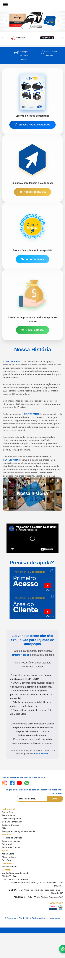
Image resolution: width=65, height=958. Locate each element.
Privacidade (7, 844)
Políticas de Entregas (12, 837)
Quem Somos (8, 812)
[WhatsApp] (26, 783)
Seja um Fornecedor (12, 821)
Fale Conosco (41, 753)
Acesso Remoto (9, 866)
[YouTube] (19, 783)
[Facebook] (12, 783)
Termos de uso (9, 815)
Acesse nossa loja (35, 192)
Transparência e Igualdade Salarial (18, 831)
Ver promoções (35, 259)
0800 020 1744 (9, 876)
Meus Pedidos (9, 857)
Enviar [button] (55, 798)
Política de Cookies (11, 847)
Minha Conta (8, 854)
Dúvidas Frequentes (11, 818)
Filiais (4, 828)
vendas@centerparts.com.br (15, 873)
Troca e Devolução (11, 841)
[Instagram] (4, 783)
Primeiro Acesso (20, 655)
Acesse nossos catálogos (34, 124)
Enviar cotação (35, 330)
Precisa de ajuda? (32, 562)
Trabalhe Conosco (11, 825)
